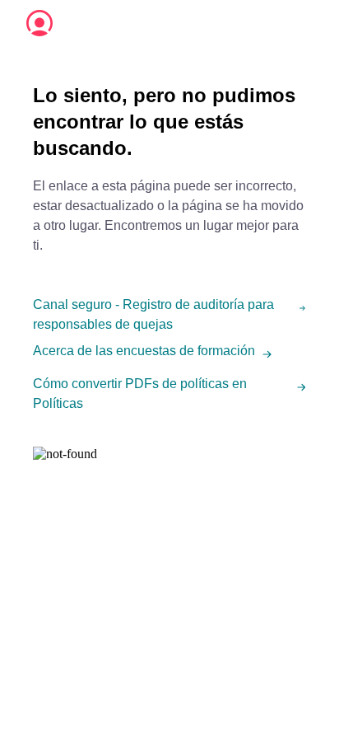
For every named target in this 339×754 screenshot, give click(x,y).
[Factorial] (39, 23)
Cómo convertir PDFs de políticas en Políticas (140, 393)
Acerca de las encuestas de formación (144, 351)
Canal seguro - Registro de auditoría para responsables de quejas (153, 314)
